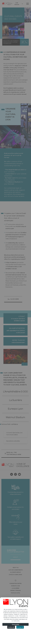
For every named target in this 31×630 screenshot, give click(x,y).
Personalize (15, 624)
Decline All (11, 627)
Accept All (20, 627)
